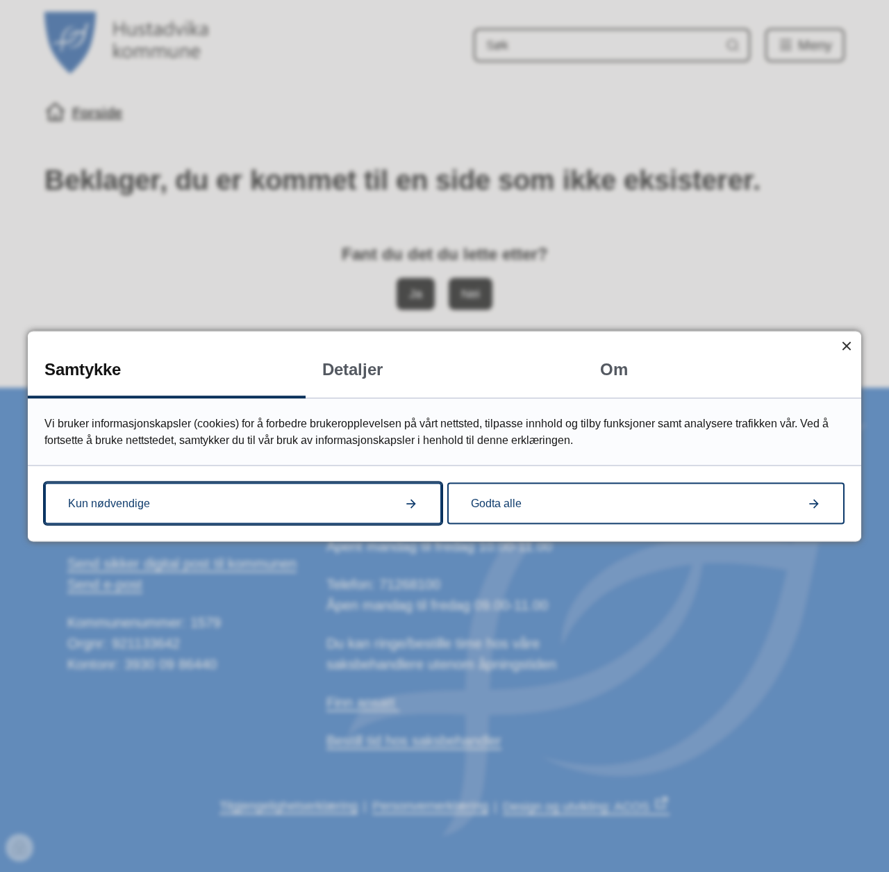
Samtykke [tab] (82, 368)
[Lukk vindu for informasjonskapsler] (846, 345)
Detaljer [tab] (352, 368)
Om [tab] (614, 368)
